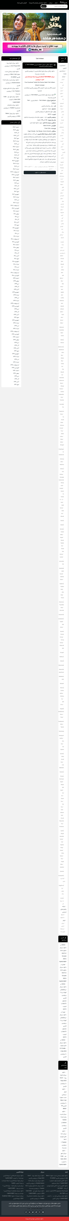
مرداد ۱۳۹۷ (16, 356)
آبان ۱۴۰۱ (16, 222)
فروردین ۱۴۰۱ (15, 242)
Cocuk (61, 428)
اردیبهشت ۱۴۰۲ (15, 205)
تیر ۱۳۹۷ (16, 359)
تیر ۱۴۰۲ (16, 200)
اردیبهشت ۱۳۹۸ (15, 331)
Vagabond (61, 885)
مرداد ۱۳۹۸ (16, 323)
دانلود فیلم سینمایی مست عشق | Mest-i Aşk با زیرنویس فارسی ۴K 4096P (12, 74)
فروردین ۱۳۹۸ (15, 334)
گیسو (61, 123)
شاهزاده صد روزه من (62, 900)
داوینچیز (62, 103)
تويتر (33, 1212)
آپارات (43, 1212)
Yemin (61, 856)
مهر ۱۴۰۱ (16, 225)
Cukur (61, 436)
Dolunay (62, 459)
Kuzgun (62, 652)
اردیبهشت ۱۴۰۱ (15, 239)
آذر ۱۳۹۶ (17, 379)
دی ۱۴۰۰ (17, 250)
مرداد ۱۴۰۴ (16, 141)
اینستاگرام (39, 1212)
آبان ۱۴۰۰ (16, 256)
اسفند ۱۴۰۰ (16, 245)
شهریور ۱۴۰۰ (15, 261)
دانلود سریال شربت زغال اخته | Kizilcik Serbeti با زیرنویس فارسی (63, 1120)
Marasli (62, 661)
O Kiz (61, 704)
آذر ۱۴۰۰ (17, 253)
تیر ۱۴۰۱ (17, 233)
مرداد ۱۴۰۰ (16, 264)
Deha (61, 439)
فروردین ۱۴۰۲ (15, 208)
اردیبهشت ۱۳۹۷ (15, 365)
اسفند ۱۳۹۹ (16, 278)
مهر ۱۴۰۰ (16, 258)
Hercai (61, 554)
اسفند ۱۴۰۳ (16, 147)
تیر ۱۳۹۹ (17, 298)
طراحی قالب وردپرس (36, 1208)
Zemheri (62, 871)
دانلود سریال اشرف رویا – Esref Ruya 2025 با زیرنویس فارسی (12, 66)
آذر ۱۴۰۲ (17, 186)
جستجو (44, 6)
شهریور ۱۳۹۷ (15, 354)
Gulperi (62, 525)
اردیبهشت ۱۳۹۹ (15, 303)
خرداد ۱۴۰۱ (16, 236)
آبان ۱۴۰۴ (16, 135)
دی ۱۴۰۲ (16, 183)
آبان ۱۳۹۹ (16, 289)
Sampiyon (61, 735)
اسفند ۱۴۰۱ (16, 211)
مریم (62, 247)
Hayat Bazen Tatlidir (62, 540)
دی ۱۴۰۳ (16, 152)
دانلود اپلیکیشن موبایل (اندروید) (38, 3)
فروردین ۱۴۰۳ (15, 175)
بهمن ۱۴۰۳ (16, 149)
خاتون (61, 93)
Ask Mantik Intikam (62, 306)
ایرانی (63, 79)
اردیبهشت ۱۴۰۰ (15, 272)
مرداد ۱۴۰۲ (16, 197)
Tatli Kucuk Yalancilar (61, 818)
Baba (61, 323)
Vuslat (61, 839)
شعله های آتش (62, 187)
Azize (61, 320)
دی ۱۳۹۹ (17, 284)
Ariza (61, 286)
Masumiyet (61, 665)
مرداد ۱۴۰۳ (16, 163)
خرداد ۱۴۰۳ (16, 169)
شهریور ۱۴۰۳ (15, 161)
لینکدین (29, 1212)
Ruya (62, 717)
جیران (61, 90)
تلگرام (36, 1212)
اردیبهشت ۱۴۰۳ (14, 172)
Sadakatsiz (61, 721)
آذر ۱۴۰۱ (17, 219)
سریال (50, 3)
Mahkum (62, 657)
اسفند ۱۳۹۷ (16, 337)
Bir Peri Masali (62, 369)
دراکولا (61, 106)
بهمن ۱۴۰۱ (16, 214)
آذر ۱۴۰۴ (16, 133)
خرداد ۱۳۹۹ (16, 300)
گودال (61, 226)
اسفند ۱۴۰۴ (16, 127)
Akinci (61, 278)
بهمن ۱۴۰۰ (16, 247)
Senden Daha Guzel (62, 756)
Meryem (62, 683)
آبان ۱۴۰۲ (16, 189)
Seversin (62, 772)
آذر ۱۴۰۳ (16, 155)
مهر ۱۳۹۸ (16, 317)
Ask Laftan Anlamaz (62, 297)
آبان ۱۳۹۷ (16, 348)
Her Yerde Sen (62, 548)
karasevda (61, 614)
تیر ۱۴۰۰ (17, 267)
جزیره (61, 88)
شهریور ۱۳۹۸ (15, 320)
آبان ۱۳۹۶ (16, 382)
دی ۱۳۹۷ (16, 342)
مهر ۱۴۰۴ (16, 138)
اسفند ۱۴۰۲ (16, 177)
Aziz (62, 317)
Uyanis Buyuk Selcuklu (62, 833)
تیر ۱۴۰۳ (16, 166)
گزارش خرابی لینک (22, 3)
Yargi (61, 847)
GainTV (62, 917)
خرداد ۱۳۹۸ (16, 328)
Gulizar (62, 520)
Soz (62, 807)
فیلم (56, 3)
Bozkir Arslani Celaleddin (61, 391)
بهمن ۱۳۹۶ (16, 373)
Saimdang (61, 731)
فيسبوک (26, 1212)
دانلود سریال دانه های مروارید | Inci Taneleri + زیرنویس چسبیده (11, 91)
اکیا (62, 170)
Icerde (61, 557)
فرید (62, 215)
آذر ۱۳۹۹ (17, 286)
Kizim (61, 627)
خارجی (62, 926)
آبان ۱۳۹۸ (16, 314)
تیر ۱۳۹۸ (16, 326)
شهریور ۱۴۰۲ (15, 194)
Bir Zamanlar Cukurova (61, 377)
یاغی (62, 146)
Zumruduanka (60, 875)
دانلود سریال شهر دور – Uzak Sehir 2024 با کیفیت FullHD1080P (12, 99)
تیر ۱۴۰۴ (16, 144)
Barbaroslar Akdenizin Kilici (61, 349)
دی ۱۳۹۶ (16, 376)
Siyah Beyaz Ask (62, 784)
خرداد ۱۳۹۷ (16, 362)
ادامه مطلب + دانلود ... (40, 172)
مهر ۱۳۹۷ (16, 351)
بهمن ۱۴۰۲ (16, 180)
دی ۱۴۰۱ (17, 217)
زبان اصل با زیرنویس (42, 166)
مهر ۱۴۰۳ (16, 158)
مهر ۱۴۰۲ (16, 191)
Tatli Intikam (51, 166)
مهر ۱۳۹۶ (16, 384)
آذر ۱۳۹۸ (16, 312)
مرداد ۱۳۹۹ (16, 295)
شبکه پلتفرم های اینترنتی (63, 909)
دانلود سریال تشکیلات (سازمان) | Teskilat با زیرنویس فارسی (12, 108)
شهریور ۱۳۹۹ (15, 292)
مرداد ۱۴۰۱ (16, 231)
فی (62, 218)
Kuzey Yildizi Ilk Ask (62, 645)
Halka (61, 534)
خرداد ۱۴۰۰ (16, 270)
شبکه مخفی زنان (62, 111)
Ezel (62, 485)
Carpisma (61, 411)
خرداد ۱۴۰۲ (16, 203)
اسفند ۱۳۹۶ (16, 370)
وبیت (28, 1208)
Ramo (61, 714)
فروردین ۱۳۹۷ (15, 368)
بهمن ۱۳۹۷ (16, 340)
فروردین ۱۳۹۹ (15, 306)
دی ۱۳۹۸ (16, 309)
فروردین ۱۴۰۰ (15, 275)
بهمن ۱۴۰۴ (16, 130)
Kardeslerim (61, 619)
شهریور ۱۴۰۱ (16, 228)
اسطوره (62, 162)
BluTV (62, 915)
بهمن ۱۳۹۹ (16, 281)
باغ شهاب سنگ (62, 891)
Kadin (61, 579)
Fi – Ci (61, 499)
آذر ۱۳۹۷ (16, 345)
